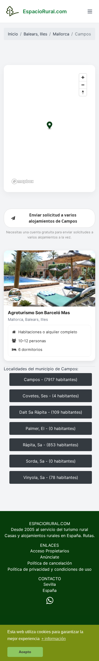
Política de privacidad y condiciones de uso (50, 569)
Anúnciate (49, 557)
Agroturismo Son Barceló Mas (39, 312)
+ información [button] (53, 639)
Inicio (13, 33)
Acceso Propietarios (49, 550)
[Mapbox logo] (22, 181)
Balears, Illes (35, 33)
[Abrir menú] (90, 11)
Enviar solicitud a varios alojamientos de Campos (53, 218)
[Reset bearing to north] (83, 92)
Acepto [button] (25, 652)
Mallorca (61, 33)
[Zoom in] (83, 77)
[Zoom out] (83, 84)
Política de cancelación (49, 563)
